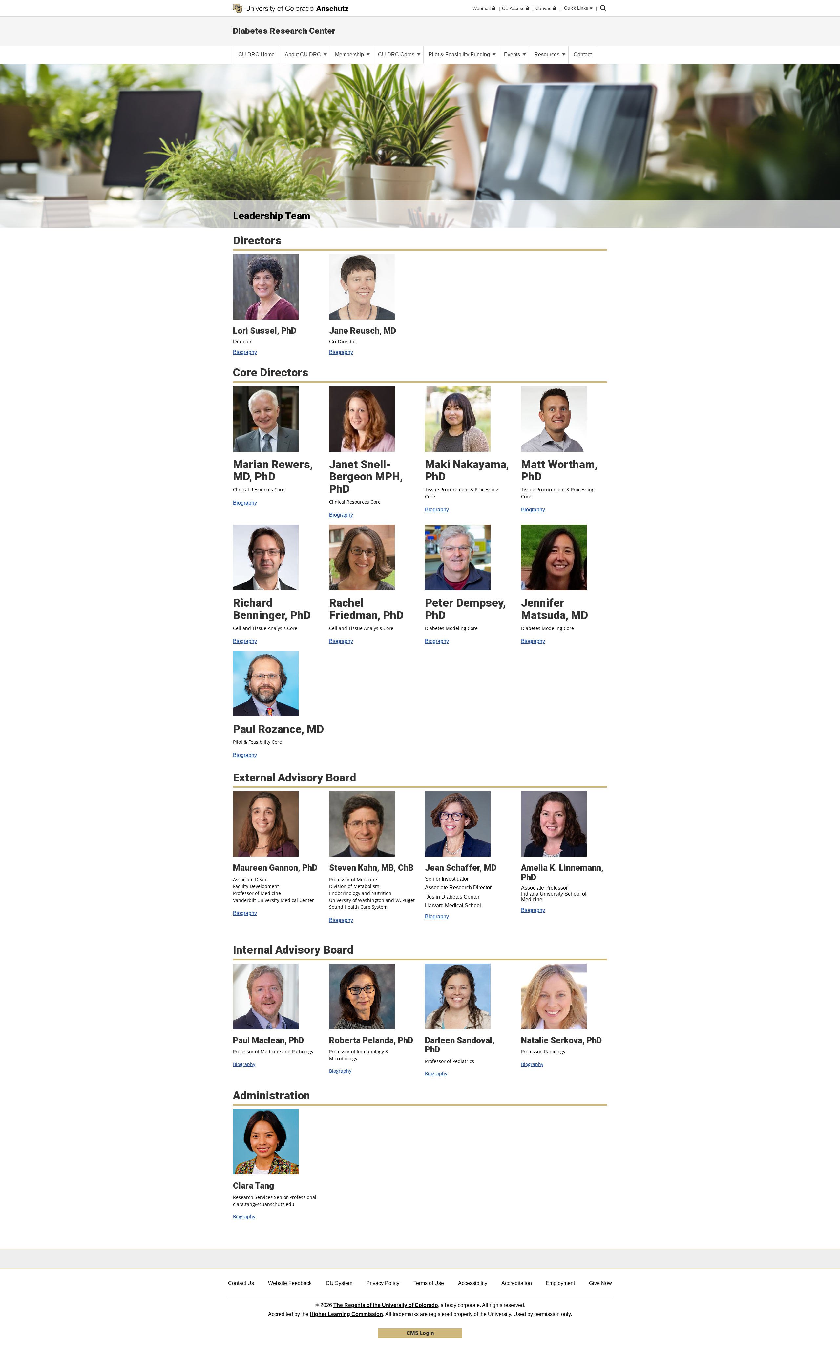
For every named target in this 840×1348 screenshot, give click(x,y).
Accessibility (472, 1283)
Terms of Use (428, 1283)
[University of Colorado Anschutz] (290, 8)
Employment (560, 1283)
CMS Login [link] (420, 1333)
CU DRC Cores (397, 54)
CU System (339, 1283)
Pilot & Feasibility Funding (460, 54)
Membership (350, 54)
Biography (245, 352)
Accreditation (516, 1283)
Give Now (600, 1283)
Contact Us (241, 1283)
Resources (547, 54)
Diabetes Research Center (284, 31)
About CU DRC (303, 54)
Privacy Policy (382, 1283)
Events (512, 54)
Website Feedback (290, 1283)
